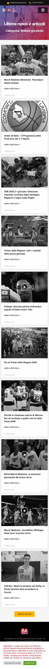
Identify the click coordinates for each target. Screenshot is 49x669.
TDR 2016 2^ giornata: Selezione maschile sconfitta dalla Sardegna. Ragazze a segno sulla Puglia (22, 194)
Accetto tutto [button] (30, 663)
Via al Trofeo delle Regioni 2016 (20, 362)
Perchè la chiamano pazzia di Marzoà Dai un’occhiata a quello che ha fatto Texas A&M (23, 418)
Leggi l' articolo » (12, 89)
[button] (42, 10)
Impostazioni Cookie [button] (13, 663)
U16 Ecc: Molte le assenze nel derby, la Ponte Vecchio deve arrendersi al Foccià (24, 589)
